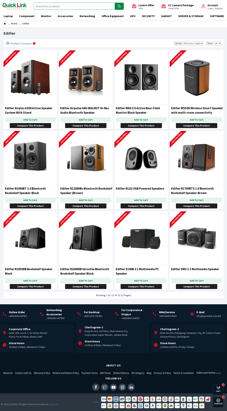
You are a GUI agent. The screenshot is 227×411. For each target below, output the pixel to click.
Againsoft (53, 404)
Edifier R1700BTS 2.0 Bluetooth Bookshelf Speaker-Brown (192, 191)
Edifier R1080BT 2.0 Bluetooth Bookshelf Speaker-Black (25, 191)
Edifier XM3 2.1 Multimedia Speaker (195, 269)
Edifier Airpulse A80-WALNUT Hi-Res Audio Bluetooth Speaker (84, 110)
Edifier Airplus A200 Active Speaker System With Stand (28, 110)
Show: (210, 43)
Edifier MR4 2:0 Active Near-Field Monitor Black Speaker (138, 110)
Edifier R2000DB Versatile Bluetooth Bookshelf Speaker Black (84, 271)
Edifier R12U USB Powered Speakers (140, 188)
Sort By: (178, 43)
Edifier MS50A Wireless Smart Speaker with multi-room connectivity (197, 110)
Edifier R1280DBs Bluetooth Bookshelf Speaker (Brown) (86, 191)
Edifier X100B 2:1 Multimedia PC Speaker (137, 271)
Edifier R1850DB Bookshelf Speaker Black (28, 271)
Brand (14, 23)
